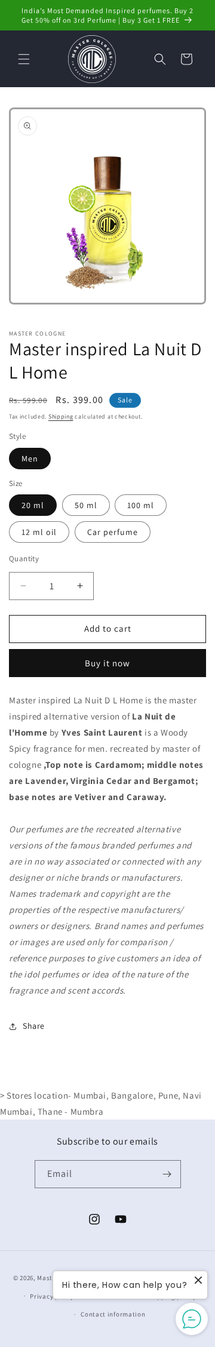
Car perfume (112, 532)
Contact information (113, 1314)
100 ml (140, 505)
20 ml (33, 505)
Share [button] (34, 1025)
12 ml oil (39, 532)
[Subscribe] (167, 1174)
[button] (24, 59)
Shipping (60, 416)
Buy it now (107, 663)
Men (30, 458)
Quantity (24, 558)
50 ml (86, 505)
